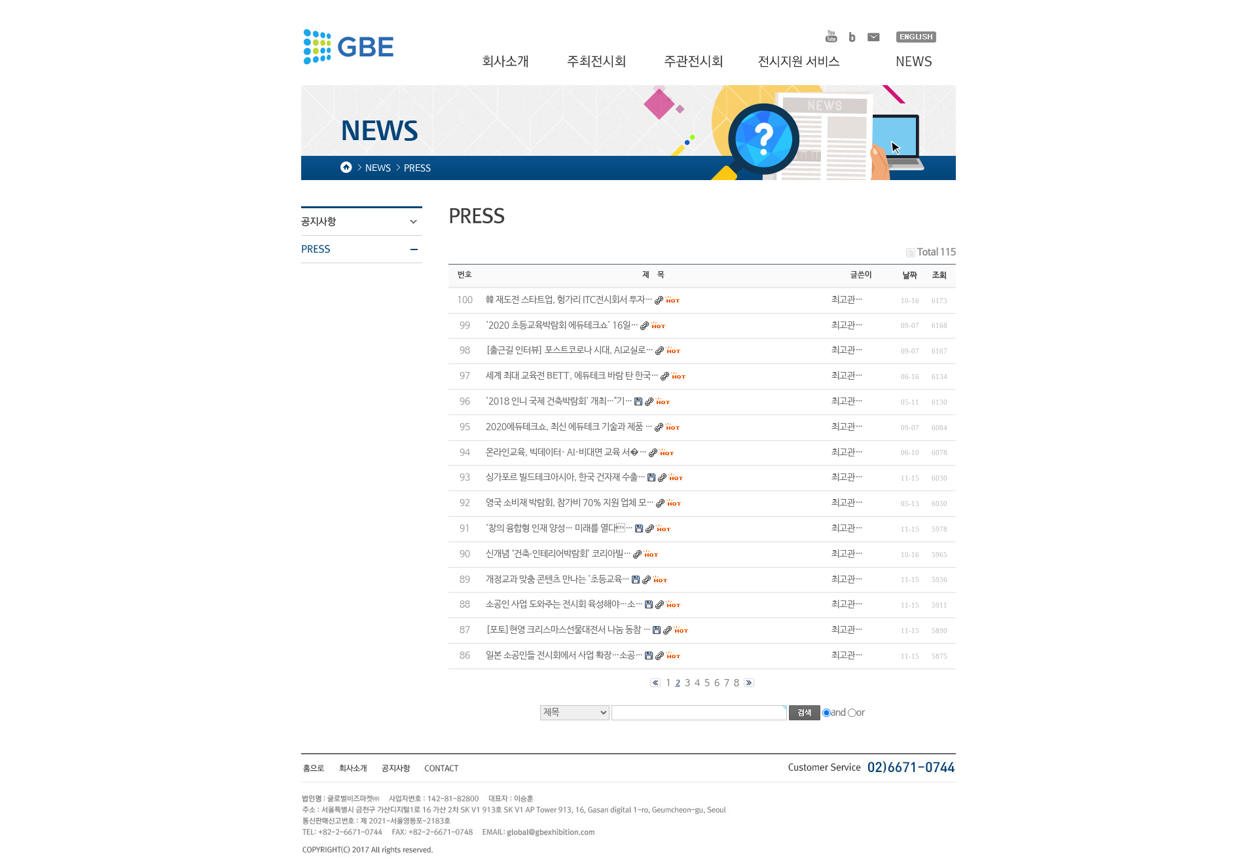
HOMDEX (348, 48)
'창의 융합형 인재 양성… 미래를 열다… (559, 528)
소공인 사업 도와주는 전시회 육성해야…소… (564, 604)
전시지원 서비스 (806, 62)
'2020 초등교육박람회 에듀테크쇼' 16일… (562, 325)
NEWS (907, 62)
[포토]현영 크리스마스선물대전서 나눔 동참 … (568, 630)
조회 (939, 275)
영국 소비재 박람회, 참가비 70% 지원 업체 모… (570, 503)
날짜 (910, 275)
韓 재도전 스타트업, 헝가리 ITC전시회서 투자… (569, 300)
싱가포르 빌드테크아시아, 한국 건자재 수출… (566, 477)
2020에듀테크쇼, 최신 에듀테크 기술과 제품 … (569, 427)
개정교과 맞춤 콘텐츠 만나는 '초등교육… (558, 579)
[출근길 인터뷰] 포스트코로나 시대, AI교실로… (569, 350)
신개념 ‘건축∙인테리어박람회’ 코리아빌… (558, 554)
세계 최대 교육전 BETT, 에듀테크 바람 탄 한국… (572, 376)
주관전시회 (695, 62)
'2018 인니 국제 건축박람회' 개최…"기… (559, 401)
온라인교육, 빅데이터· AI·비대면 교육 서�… (566, 452)
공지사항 (370, 222)
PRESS (370, 249)
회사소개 (507, 62)
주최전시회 (597, 62)
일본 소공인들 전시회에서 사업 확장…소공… (564, 655)
